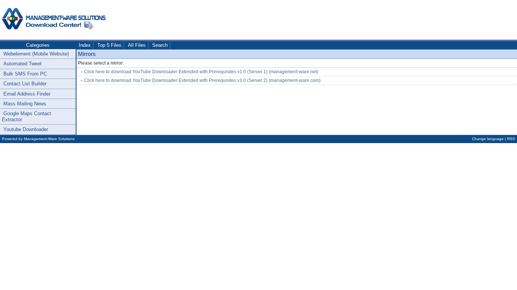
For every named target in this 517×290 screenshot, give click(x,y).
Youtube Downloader (25, 129)
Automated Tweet (22, 63)
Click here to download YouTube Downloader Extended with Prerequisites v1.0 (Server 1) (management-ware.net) (201, 71)
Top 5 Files (109, 45)
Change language (488, 139)
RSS (511, 139)
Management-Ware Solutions (49, 139)
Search (160, 45)
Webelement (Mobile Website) (36, 54)
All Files (137, 45)
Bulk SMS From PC (25, 74)
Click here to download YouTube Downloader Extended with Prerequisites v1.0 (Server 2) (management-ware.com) (202, 80)
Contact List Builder (25, 83)
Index (85, 45)
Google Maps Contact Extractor (26, 116)
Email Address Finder (26, 94)
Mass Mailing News (24, 103)
